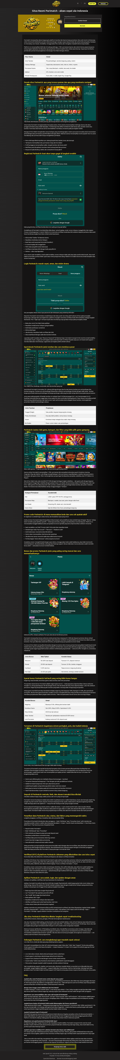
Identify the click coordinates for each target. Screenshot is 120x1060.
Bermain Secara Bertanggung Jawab (67, 1058)
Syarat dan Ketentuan (49, 1058)
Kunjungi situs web (60, 1047)
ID (77, 3)
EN (85, 3)
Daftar (92, 3)
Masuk (103, 3)
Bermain (82, 26)
